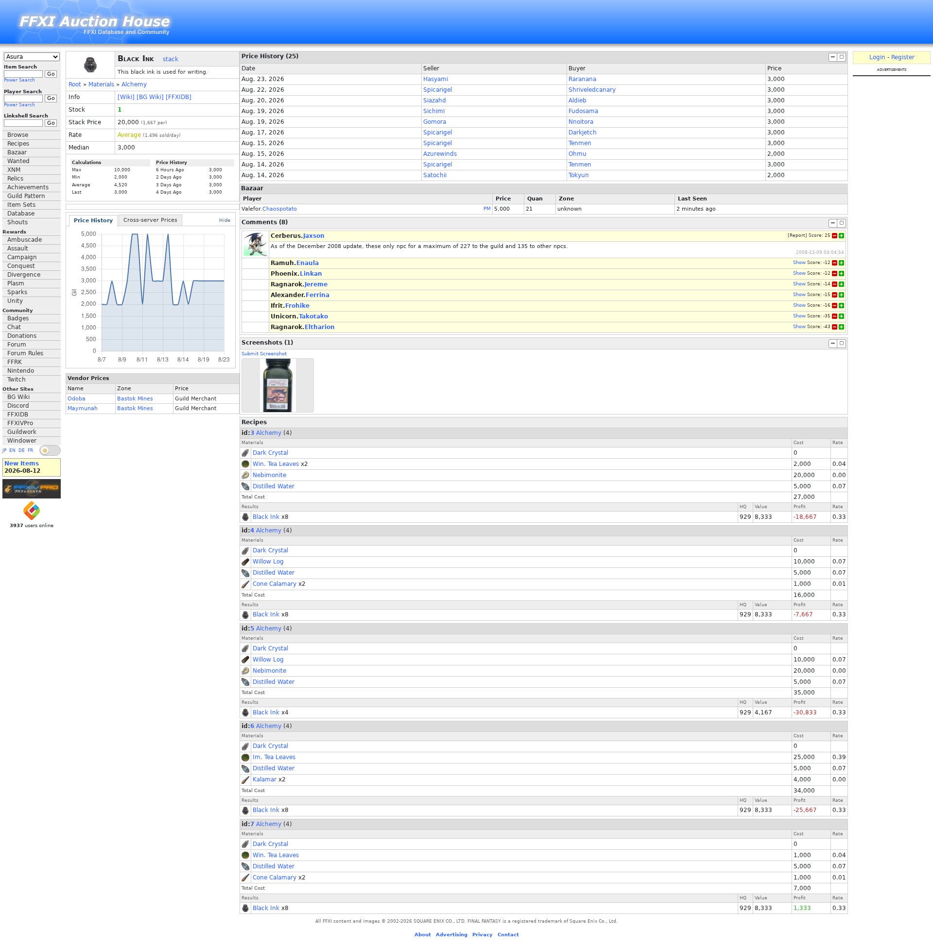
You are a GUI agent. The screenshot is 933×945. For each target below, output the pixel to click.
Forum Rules (25, 353)
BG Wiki (18, 397)
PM (487, 208)
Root (75, 84)
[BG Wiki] (150, 97)
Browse (17, 135)
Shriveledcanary (592, 89)
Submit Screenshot (264, 353)
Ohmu (578, 153)
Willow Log (268, 561)
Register (903, 57)
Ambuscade (24, 239)
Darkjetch (583, 132)
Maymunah (83, 408)
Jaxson (314, 235)
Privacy (482, 934)
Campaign (22, 257)
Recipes (18, 143)
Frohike (297, 305)
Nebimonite (269, 475)
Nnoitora (581, 121)
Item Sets (21, 204)
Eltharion (320, 327)
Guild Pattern (26, 196)
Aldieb (578, 100)
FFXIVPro (20, 423)
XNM (13, 169)
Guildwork (21, 432)
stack (170, 59)
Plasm (15, 283)
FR (30, 450)
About (423, 934)
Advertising (451, 934)
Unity (15, 301)
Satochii (435, 175)
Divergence (23, 274)
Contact (508, 934)
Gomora (434, 121)
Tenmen (580, 143)
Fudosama (583, 111)
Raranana (582, 79)
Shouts (17, 222)
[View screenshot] (278, 385)
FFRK (14, 362)
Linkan (311, 273)
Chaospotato (279, 209)
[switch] (50, 450)
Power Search (19, 80)
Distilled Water (273, 486)
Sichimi (434, 111)
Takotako (313, 316)
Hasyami (435, 79)
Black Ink (266, 517)
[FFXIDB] (178, 97)
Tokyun (579, 175)
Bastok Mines (135, 399)
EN (12, 450)
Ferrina (317, 295)
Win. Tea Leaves (276, 464)
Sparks (17, 292)
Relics (15, 178)
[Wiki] (126, 97)
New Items (21, 463)
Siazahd (434, 100)
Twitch (16, 379)
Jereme (316, 284)
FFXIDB (17, 414)
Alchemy (134, 84)
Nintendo (20, 370)
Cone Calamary (274, 583)
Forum (16, 344)
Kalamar (264, 779)
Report (797, 235)
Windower (21, 440)
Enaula (307, 263)
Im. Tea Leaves (274, 757)
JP (4, 450)
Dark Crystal (270, 452)
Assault (17, 248)
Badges (18, 318)
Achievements (28, 187)
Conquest (21, 266)
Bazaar (17, 152)
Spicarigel (437, 89)
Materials (101, 84)
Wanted (18, 161)
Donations (21, 335)
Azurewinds (440, 153)
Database (21, 213)
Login (877, 57)
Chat (14, 327)
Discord (18, 405)
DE (21, 450)
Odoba (77, 399)
